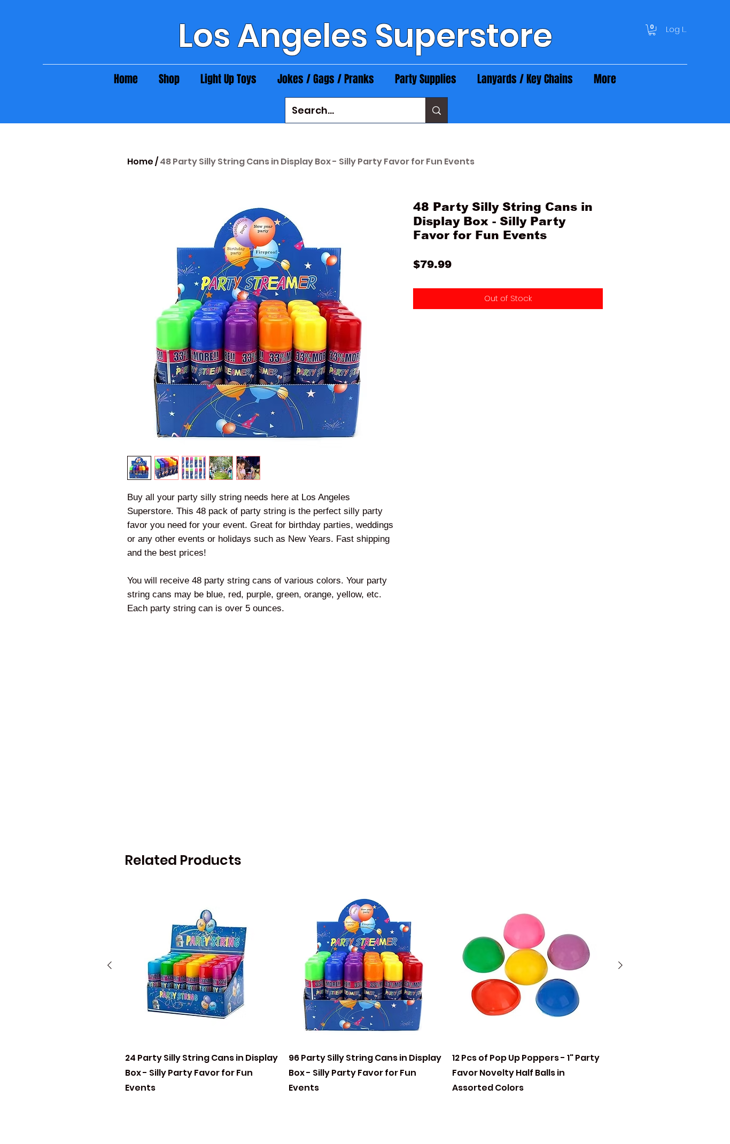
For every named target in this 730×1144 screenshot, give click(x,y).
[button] (652, 30)
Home (140, 161)
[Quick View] (201, 965)
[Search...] (436, 110)
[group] (365, 1000)
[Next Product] (620, 965)
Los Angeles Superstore (365, 35)
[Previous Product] (109, 965)
